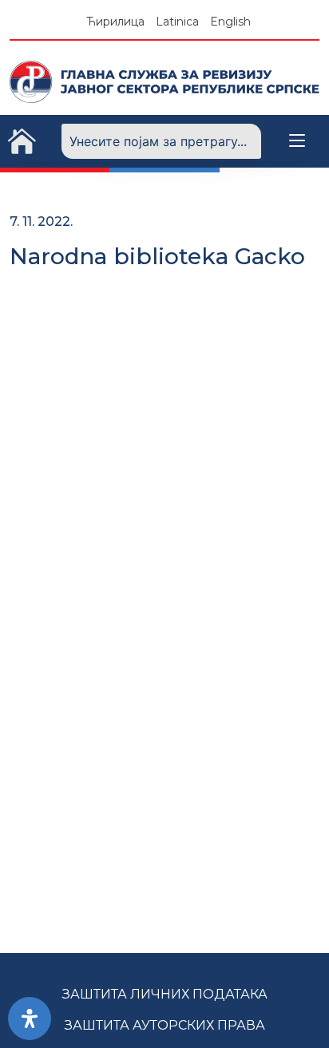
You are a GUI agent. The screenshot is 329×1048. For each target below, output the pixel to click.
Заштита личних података (165, 994)
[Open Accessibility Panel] (29, 1018)
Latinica (177, 21)
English (230, 21)
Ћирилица (115, 21)
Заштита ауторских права (165, 1025)
